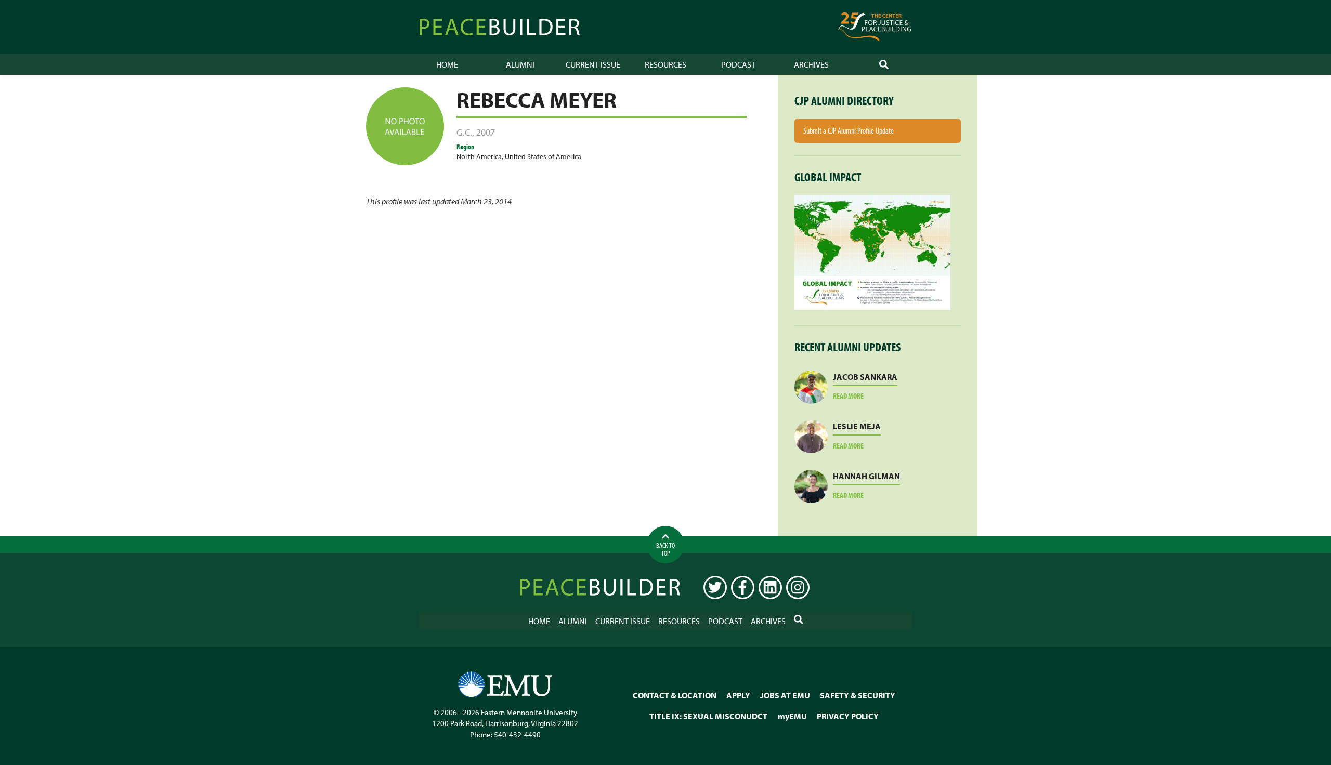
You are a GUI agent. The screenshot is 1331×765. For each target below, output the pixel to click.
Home (447, 64)
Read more (861, 396)
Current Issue (593, 64)
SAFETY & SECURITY (857, 695)
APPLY (738, 695)
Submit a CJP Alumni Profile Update (848, 130)
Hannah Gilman (866, 476)
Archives (811, 64)
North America (479, 156)
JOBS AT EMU (785, 695)
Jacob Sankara (865, 377)
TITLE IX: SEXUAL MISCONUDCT (708, 716)
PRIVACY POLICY (848, 716)
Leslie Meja (857, 426)
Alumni (520, 64)
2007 (485, 132)
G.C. (464, 132)
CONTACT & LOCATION (674, 695)
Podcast (738, 64)
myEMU (792, 716)
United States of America (543, 156)
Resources (665, 64)
